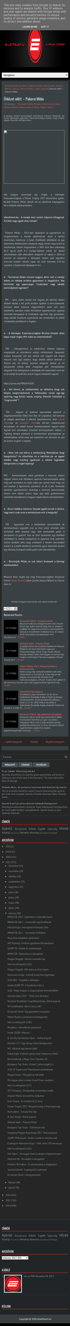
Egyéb (41, 828)
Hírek (63, 828)
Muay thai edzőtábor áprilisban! (23, 938)
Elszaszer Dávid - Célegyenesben (36, 621)
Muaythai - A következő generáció (24, 1027)
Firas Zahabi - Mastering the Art (18, 771)
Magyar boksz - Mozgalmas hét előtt (26, 1074)
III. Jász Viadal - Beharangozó (22, 1116)
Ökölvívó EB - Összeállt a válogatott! (26, 1159)
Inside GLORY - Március (19, 1032)
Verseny (24, 832)
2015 (8, 1200)
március (12, 913)
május (11, 902)
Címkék (25, 765)
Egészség (52, 828)
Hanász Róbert (11, 107)
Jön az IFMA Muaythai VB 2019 (39, 1276)
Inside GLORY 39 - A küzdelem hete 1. (26, 985)
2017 (8, 862)
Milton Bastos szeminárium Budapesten (28, 1017)
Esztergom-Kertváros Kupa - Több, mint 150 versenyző (35, 1143)
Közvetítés (15, 833)
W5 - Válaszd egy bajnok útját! (22, 1048)
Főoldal (34, 741)
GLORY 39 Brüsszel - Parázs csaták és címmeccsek (32, 1138)
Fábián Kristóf (35, 85)
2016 (8, 1195)
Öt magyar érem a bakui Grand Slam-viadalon (30, 1080)
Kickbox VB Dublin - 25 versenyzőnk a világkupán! (32, 1164)
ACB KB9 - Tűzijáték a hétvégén (23, 980)
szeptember (14, 881)
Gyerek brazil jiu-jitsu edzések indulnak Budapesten (29, 803)
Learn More (29, 26)
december (13, 865)
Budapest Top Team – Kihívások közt (26, 1127)
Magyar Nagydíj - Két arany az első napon (28, 969)
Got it (45, 26)
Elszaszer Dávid (20, 85)
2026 (8, 846)
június (11, 897)
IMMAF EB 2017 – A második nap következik (29, 922)
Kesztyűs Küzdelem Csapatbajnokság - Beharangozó (34, 1001)
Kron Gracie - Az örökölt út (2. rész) (25, 1101)
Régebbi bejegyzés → (56, 741)
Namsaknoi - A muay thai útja (22, 1111)
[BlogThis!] (9, 609)
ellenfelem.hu (44, 1319)
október (12, 876)
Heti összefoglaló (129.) (20, 964)
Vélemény (34, 832)
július (11, 892)
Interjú (16, 88)
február (12, 1182)
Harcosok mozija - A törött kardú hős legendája (31, 974)
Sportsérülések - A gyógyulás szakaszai (27, 1169)
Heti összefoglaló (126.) (20, 1148)
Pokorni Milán (26, 88)
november (13, 871)
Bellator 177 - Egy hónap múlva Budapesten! (30, 1043)
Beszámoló (21, 828)
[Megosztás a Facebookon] (15, 609)
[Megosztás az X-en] (12, 609)
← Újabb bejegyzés (12, 741)
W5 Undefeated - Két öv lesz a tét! (24, 1006)
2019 (8, 851)
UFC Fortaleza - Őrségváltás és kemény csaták (30, 1090)
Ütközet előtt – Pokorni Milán (24, 99)
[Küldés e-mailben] (5, 609)
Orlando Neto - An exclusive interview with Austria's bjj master (34, 787)
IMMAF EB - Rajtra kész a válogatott (25, 953)
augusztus (13, 886)
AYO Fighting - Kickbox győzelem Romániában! (31, 943)
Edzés (32, 828)
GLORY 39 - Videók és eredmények (24, 948)
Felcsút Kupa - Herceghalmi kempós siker (28, 927)
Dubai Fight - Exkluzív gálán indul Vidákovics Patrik (33, 1053)
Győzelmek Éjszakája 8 (31, 691)
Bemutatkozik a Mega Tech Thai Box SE (28, 1059)
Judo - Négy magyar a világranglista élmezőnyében (33, 990)
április (11, 907)
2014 (8, 1205)
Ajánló (7, 828)
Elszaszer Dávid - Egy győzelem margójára (41, 714)
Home (7, 85)
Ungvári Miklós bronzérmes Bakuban (26, 1095)
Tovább (21, 637)
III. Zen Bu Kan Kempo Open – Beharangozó (29, 1038)
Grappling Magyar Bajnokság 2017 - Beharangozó (32, 1132)
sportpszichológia (48, 832)
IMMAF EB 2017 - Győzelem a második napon (30, 916)
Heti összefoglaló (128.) (20, 1022)
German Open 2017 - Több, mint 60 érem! (28, 996)
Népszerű (10, 765)
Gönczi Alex (49, 85)
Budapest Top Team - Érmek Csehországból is (31, 1064)
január (11, 1187)
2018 (8, 857)
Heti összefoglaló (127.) (20, 1085)
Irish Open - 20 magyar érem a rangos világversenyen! (34, 1153)
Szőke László (40, 88)
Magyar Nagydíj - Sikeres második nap (26, 959)
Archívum (41, 765)
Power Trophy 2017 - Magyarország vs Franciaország (34, 1106)
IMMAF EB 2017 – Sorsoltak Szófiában (27, 932)
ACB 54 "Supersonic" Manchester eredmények (30, 1069)
